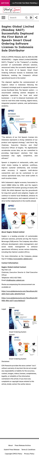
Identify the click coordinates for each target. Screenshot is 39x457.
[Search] (26, 17)
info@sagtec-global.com (15, 280)
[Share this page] (36, 17)
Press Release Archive (23, 445)
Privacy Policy (29, 454)
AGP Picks (5, 3)
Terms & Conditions (28, 449)
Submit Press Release (12, 449)
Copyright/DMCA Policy (13, 454)
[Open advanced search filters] (31, 17)
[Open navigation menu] (3, 17)
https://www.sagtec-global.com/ (20, 259)
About (10, 445)
